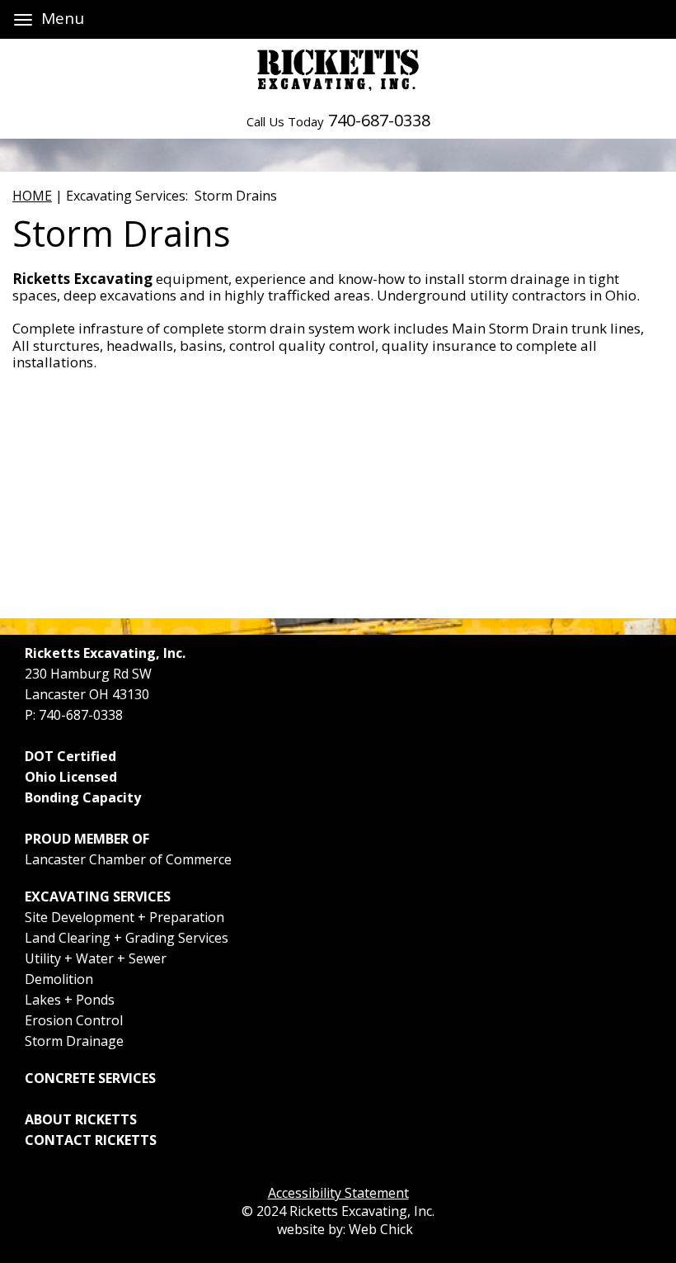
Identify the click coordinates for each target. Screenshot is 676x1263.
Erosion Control (74, 1020)
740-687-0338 (379, 120)
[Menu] (23, 19)
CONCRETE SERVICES (90, 1078)
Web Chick (381, 1229)
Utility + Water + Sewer (96, 958)
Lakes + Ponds (70, 1000)
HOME (32, 196)
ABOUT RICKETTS (81, 1119)
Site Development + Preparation (124, 917)
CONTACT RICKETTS (91, 1140)
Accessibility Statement (338, 1193)
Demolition (59, 979)
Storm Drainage (74, 1041)
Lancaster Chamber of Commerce (128, 859)
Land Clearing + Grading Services (126, 938)
